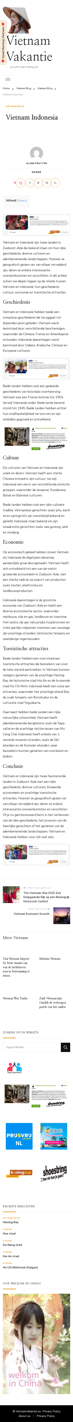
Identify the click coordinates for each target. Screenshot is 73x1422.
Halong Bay (11, 1222)
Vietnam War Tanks (15, 998)
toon (22, 200)
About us (24, 1416)
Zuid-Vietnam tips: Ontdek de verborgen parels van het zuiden (52, 1002)
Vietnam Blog (15, 106)
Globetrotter (36, 163)
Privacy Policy (51, 1411)
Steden (7, 1229)
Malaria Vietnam (49, 958)
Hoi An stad (11, 1256)
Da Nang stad (12, 1245)
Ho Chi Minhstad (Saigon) (20, 1267)
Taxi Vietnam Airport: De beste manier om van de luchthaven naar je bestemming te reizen (16, 967)
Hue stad (9, 1233)
